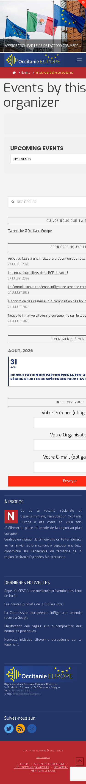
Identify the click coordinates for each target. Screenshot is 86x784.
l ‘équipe (23, 764)
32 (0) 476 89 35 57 (20, 690)
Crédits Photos (43, 757)
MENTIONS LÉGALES (43, 770)
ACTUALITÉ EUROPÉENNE (49, 764)
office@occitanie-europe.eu (27, 693)
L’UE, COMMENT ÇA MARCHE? (31, 767)
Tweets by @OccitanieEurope (30, 231)
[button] (79, 60)
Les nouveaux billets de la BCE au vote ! (38, 273)
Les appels (61, 767)
